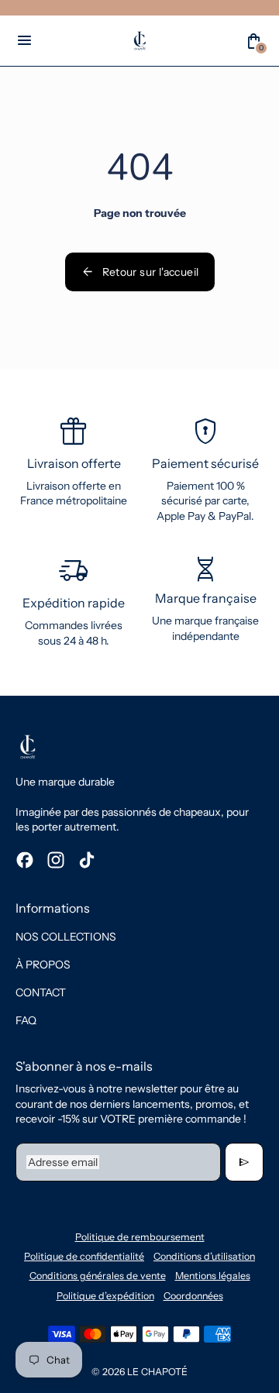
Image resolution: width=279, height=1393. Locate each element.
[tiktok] (87, 860)
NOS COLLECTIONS (66, 937)
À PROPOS (43, 965)
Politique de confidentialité (84, 1256)
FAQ (26, 1020)
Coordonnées (193, 1296)
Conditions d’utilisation (204, 1256)
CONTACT (41, 992)
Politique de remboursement (140, 1237)
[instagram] (55, 860)
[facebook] (25, 860)
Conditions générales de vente (97, 1275)
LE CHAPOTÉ (157, 1372)
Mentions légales (212, 1275)
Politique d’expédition (105, 1296)
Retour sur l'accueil (140, 271)
